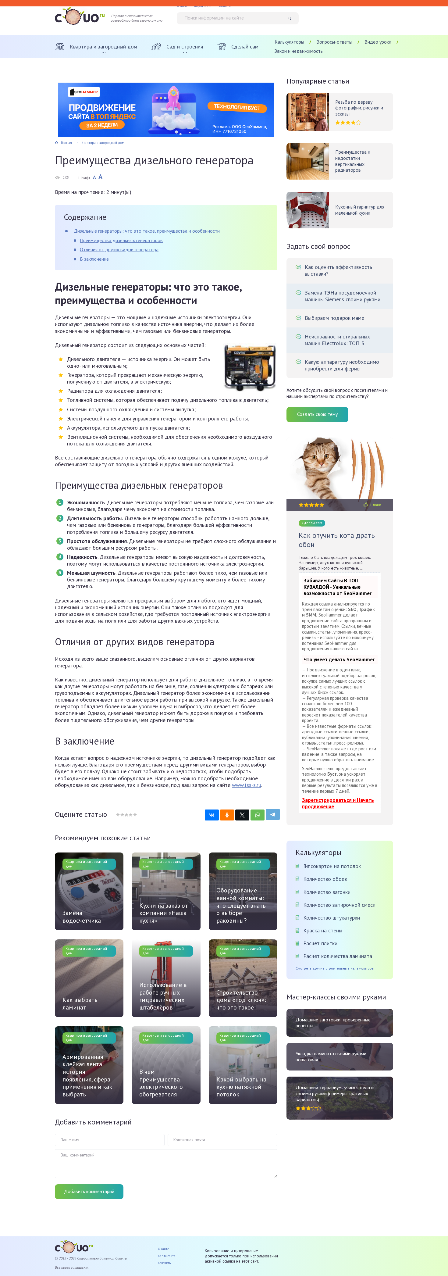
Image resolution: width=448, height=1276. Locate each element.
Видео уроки (377, 42)
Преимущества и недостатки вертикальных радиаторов (352, 161)
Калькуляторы (289, 42)
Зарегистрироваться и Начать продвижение (338, 803)
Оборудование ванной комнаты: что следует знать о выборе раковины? (241, 905)
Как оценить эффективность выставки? (338, 270)
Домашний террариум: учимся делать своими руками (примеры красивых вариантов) (335, 1093)
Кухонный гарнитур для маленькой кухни (359, 210)
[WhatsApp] (258, 815)
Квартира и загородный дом (86, 863)
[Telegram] (273, 814)
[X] (242, 815)
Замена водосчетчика (81, 916)
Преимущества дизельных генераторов (121, 240)
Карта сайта (166, 1256)
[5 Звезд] (135, 815)
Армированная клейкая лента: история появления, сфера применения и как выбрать (87, 1075)
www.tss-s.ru (246, 784)
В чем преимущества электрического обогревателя (161, 1083)
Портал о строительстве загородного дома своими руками (136, 18)
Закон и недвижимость (299, 51)
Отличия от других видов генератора (119, 249)
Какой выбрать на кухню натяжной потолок (241, 1087)
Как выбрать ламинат (80, 1003)
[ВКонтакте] (212, 815)
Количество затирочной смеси (339, 904)
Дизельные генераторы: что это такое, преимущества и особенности (147, 231)
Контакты (165, 1263)
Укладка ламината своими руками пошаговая (331, 1057)
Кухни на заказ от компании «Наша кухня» (163, 913)
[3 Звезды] (126, 815)
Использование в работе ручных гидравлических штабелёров (163, 996)
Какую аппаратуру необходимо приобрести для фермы (342, 365)
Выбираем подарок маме (334, 318)
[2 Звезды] (122, 815)
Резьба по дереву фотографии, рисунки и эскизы (359, 108)
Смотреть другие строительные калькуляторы (335, 968)
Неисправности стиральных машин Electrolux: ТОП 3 (337, 340)
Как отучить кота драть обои (337, 540)
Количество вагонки (326, 891)
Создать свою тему (317, 414)
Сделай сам (312, 522)
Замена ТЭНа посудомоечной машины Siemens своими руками (342, 296)
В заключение (94, 259)
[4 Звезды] (130, 815)
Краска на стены (322, 930)
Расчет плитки (320, 943)
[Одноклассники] (227, 815)
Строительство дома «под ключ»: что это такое (241, 1000)
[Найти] (292, 18)
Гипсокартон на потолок (332, 866)
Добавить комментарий (89, 1191)
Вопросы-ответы (334, 42)
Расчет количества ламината (337, 956)
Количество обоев (325, 878)
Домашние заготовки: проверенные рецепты (333, 1023)
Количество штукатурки (331, 917)
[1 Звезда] (118, 815)
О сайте (163, 1249)
